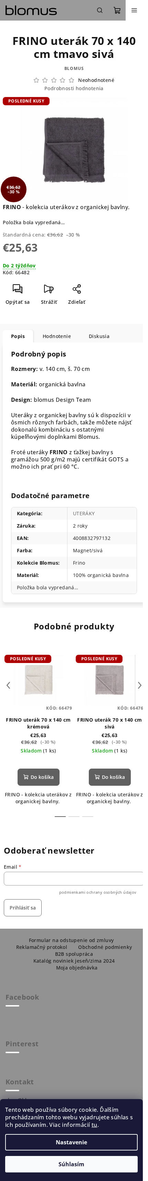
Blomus (74, 68)
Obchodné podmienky (105, 947)
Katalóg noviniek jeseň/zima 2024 (74, 960)
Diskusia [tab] (99, 336)
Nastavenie (71, 1142)
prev (8, 685)
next (139, 685)
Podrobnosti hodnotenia (74, 88)
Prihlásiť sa (23, 907)
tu (94, 1125)
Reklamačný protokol (41, 947)
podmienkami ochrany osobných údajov (98, 892)
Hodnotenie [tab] (57, 336)
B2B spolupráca (74, 954)
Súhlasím (71, 1164)
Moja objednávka (77, 967)
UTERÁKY (84, 513)
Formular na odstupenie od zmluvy (71, 940)
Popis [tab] (18, 336)
